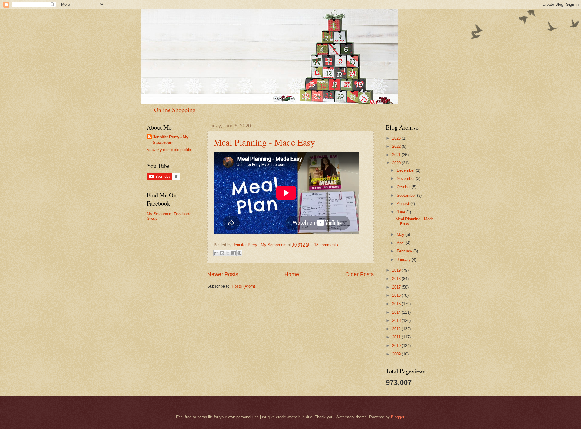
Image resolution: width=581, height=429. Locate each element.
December (406, 170)
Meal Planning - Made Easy (264, 142)
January (404, 259)
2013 (397, 320)
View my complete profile (169, 149)
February (405, 251)
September (407, 195)
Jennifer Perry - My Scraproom (170, 140)
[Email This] (216, 253)
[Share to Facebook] (234, 253)
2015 (397, 304)
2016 (397, 295)
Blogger (397, 417)
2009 (397, 354)
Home (291, 274)
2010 (397, 345)
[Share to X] (228, 253)
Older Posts (359, 274)
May (401, 234)
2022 (397, 146)
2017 (397, 287)
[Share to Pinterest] (239, 253)
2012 (397, 329)
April (401, 243)
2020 (397, 163)
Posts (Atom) (243, 286)
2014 (397, 312)
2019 (397, 270)
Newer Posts (222, 274)
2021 (397, 155)
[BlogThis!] (222, 253)
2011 (397, 337)
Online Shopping (174, 110)
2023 (397, 138)
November (406, 178)
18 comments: (326, 245)
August (403, 203)
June (401, 212)
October (404, 187)
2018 (397, 278)
